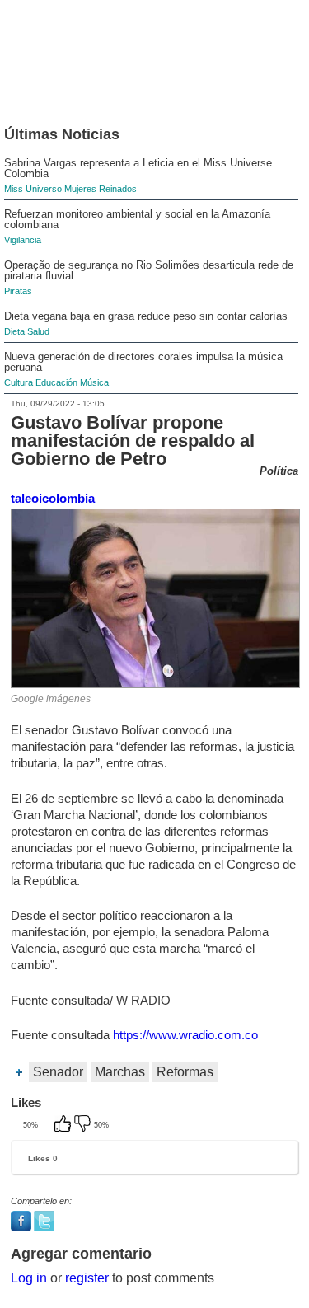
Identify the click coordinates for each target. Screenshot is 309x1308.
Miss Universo (33, 189)
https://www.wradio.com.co (185, 1035)
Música (94, 382)
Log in (29, 1278)
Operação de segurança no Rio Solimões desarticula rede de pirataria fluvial (148, 270)
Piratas (18, 291)
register (87, 1278)
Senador (58, 1072)
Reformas (185, 1072)
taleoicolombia (53, 498)
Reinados (118, 189)
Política (279, 471)
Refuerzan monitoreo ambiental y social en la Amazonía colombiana (137, 219)
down (84, 1125)
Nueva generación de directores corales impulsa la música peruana (143, 361)
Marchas (120, 1072)
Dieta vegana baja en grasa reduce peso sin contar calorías (146, 316)
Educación (56, 382)
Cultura (18, 382)
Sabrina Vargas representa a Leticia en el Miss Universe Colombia (138, 168)
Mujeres (80, 189)
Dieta (14, 331)
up (64, 1125)
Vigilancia (22, 240)
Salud (38, 331)
